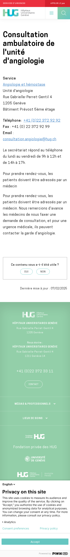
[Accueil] (19, 13)
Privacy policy (49, 528)
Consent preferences (15, 528)
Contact (34, 384)
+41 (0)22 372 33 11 (35, 371)
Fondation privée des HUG (35, 447)
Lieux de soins (33, 418)
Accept (35, 541)
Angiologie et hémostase (24, 85)
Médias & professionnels (33, 404)
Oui (26, 272)
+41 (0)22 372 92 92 (42, 121)
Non (43, 272)
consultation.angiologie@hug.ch (29, 139)
